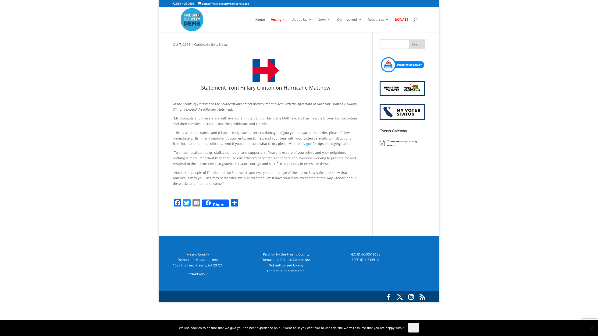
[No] (592, 328)
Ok (414, 328)
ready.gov (304, 143)
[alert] (402, 143)
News (322, 20)
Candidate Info (205, 44)
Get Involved (347, 20)
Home (260, 20)
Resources (376, 20)
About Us (299, 20)
